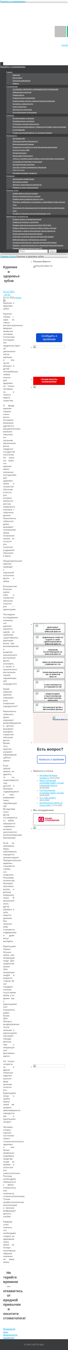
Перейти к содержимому (12, 1)
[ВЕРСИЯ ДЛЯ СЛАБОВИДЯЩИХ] (60, 31)
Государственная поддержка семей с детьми (52, 791)
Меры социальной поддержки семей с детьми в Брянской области (52, 783)
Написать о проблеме (51, 759)
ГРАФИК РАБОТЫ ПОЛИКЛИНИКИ (49, 380)
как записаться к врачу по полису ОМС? (51, 804)
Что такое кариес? (48, 798)
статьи (12, 256)
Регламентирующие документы (48, 776)
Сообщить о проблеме (49, 337)
